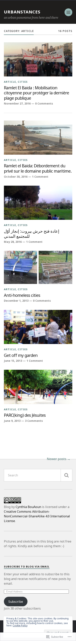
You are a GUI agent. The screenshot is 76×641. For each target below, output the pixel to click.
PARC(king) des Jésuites (25, 415)
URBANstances (22, 12)
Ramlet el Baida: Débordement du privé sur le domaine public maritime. (38, 168)
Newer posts (56, 459)
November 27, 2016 (17, 103)
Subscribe (15, 601)
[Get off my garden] (38, 327)
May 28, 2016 (13, 242)
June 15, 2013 (13, 361)
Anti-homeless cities (22, 295)
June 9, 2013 (12, 421)
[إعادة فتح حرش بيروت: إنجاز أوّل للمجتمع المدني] (38, 203)
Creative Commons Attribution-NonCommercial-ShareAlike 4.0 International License (37, 516)
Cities (23, 81)
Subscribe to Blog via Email (26, 566)
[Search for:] (38, 475)
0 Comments (44, 103)
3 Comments (34, 421)
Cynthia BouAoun (28, 507)
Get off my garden (21, 355)
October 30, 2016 (15, 176)
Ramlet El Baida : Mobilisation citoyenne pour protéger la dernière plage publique (36, 93)
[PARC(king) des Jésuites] (38, 387)
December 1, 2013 (16, 300)
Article (10, 81)
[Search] (66, 475)
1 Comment (40, 176)
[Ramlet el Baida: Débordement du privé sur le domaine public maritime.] (38, 138)
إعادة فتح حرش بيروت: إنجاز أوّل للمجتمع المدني (31, 234)
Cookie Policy (20, 625)
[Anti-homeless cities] (38, 267)
